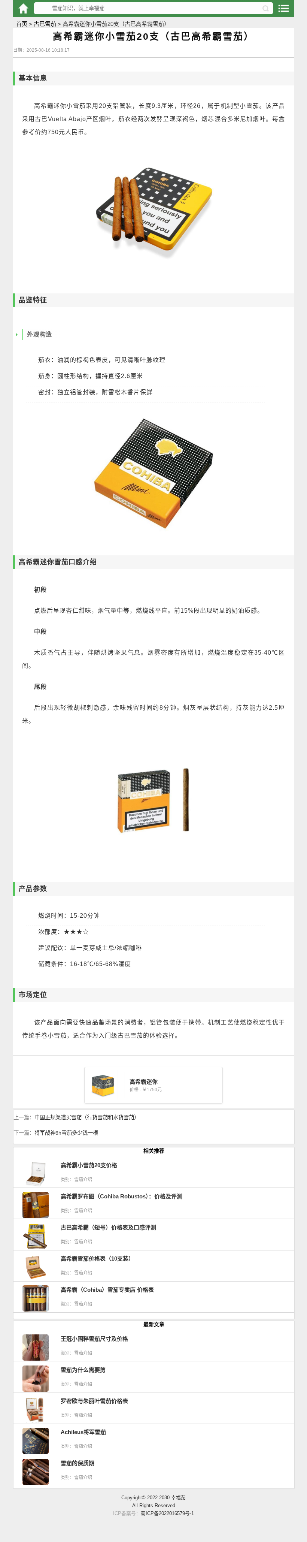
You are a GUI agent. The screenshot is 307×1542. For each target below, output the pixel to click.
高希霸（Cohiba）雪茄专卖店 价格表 (107, 1289)
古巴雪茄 (45, 24)
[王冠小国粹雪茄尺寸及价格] (35, 1358)
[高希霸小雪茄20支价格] (35, 1185)
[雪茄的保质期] (35, 1483)
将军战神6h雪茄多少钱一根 (66, 1133)
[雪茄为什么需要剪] (35, 1389)
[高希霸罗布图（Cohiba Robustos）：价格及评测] (35, 1216)
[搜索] (265, 8)
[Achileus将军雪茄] (35, 1452)
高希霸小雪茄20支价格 (89, 1165)
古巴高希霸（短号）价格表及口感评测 (108, 1227)
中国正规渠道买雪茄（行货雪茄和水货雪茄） (86, 1117)
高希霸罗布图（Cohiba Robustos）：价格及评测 (121, 1196)
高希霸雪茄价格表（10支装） (97, 1258)
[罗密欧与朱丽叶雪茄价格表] (35, 1421)
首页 (21, 24)
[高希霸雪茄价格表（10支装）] (35, 1278)
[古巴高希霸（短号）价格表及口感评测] (35, 1247)
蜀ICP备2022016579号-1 (167, 1513)
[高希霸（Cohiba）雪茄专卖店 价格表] (35, 1309)
